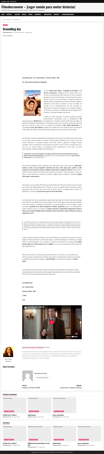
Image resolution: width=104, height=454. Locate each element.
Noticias (24, 14)
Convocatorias (48, 14)
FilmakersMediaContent (68, 14)
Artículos (17, 14)
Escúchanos (38, 14)
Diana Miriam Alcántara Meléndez (33, 347)
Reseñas (30, 14)
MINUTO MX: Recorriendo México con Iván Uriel (39, 444)
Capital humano (32, 415)
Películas (9, 14)
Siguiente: (71, 387)
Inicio (2, 14)
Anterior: (31, 387)
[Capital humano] (39, 405)
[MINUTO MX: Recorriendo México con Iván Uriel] (39, 433)
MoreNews (62, 452)
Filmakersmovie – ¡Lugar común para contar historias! (38, 6)
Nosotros (56, 14)
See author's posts (42, 377)
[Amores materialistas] (64, 405)
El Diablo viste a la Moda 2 (10, 415)
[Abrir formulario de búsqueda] (102, 14)
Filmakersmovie (8, 32)
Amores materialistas (58, 415)
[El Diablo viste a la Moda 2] (14, 405)
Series (36, 439)
